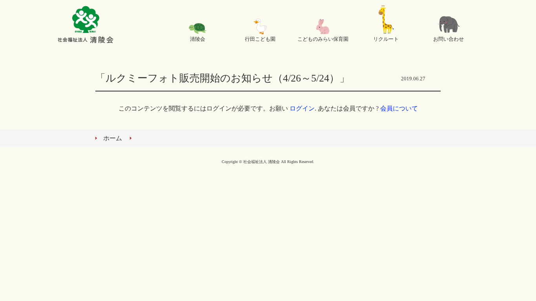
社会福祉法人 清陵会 (85, 25)
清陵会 (197, 39)
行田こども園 (260, 39)
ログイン (302, 108)
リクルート (386, 39)
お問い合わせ (448, 39)
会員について (399, 108)
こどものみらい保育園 (322, 39)
